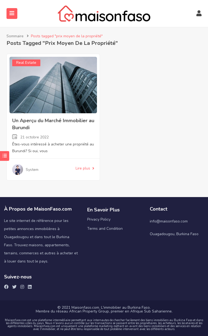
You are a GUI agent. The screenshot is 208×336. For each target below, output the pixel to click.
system (32, 169)
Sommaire (15, 36)
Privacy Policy (98, 219)
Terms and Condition (105, 228)
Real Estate (26, 62)
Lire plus (83, 168)
